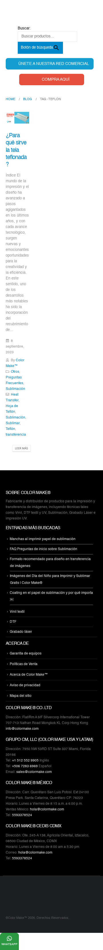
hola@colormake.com (47, 809)
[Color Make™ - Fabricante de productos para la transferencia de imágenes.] (17, 899)
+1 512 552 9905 (25, 760)
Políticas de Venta (23, 664)
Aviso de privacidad (25, 685)
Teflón (10, 429)
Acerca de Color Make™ (29, 675)
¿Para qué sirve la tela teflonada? (16, 150)
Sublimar (13, 423)
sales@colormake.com (34, 772)
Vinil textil (17, 612)
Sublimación (15, 389)
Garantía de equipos (25, 653)
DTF (13, 622)
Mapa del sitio (20, 696)
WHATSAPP (9, 944)
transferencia (16, 435)
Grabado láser (21, 632)
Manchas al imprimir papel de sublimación (43, 539)
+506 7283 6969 (25, 766)
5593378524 (22, 815)
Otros (15, 372)
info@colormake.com (22, 729)
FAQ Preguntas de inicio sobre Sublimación (43, 549)
